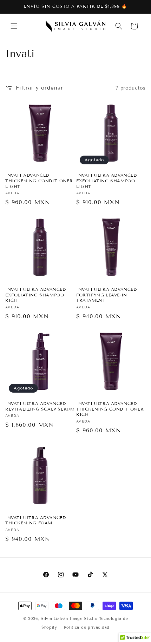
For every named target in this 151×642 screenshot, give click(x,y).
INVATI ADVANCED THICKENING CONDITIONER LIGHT (39, 180)
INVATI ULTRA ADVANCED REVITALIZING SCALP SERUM (39, 406)
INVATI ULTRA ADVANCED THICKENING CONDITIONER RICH (110, 409)
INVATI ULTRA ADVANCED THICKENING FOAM (35, 520)
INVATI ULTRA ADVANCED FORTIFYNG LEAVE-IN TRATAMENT (106, 295)
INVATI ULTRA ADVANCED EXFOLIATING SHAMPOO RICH (35, 295)
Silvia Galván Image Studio (69, 618)
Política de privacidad (87, 627)
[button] (14, 26)
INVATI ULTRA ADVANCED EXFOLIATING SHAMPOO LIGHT (106, 180)
